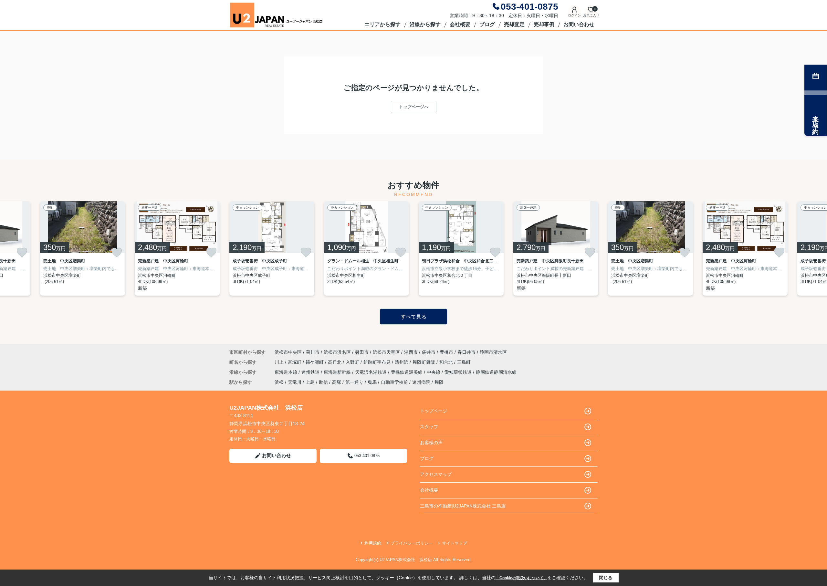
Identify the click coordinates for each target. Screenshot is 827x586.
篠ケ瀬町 (315, 362)
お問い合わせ (578, 24)
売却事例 (544, 24)
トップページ (433, 410)
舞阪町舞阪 (424, 362)
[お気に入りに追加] (22, 252)
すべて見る (413, 316)
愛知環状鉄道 (459, 372)
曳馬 (372, 382)
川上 (280, 362)
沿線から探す (425, 24)
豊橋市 (446, 352)
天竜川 (294, 382)
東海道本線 (286, 372)
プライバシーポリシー (412, 543)
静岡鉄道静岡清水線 (496, 372)
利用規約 (372, 543)
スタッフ (429, 426)
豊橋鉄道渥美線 (407, 372)
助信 (323, 382)
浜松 (279, 382)
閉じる (605, 577)
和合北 (446, 362)
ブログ (487, 24)
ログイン (574, 15)
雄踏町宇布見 (377, 362)
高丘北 (335, 362)
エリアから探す (382, 24)
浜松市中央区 (288, 352)
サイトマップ (454, 543)
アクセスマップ (436, 474)
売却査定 (514, 24)
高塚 (336, 382)
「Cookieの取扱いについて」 (521, 578)
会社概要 (460, 24)
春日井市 (466, 352)
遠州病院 (421, 382)
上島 (310, 382)
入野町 (353, 362)
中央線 (434, 372)
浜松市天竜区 (386, 352)
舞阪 (439, 382)
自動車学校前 (394, 382)
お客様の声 (431, 442)
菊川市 (312, 352)
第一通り (354, 382)
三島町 (464, 362)
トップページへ (413, 106)
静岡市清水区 (493, 352)
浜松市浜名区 (337, 352)
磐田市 (362, 352)
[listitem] (272, 248)
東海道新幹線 (338, 372)
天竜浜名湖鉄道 (371, 372)
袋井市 (428, 352)
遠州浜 (402, 362)
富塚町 (295, 362)
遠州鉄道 (311, 372)
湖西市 (411, 352)
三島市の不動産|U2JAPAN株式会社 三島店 (463, 505)
